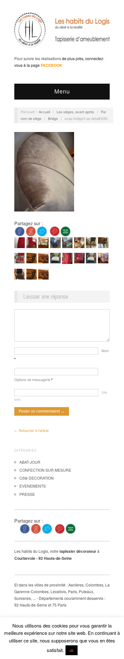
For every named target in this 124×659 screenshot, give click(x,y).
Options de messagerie (33, 379)
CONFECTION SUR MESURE (45, 470)
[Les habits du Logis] (62, 32)
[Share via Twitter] (42, 230)
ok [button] (71, 650)
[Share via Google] (31, 230)
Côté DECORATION (36, 478)
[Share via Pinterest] (54, 230)
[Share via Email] (65, 230)
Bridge (53, 118)
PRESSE (27, 494)
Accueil (44, 111)
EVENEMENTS (32, 486)
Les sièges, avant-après (75, 111)
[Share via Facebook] (19, 230)
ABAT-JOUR (29, 462)
